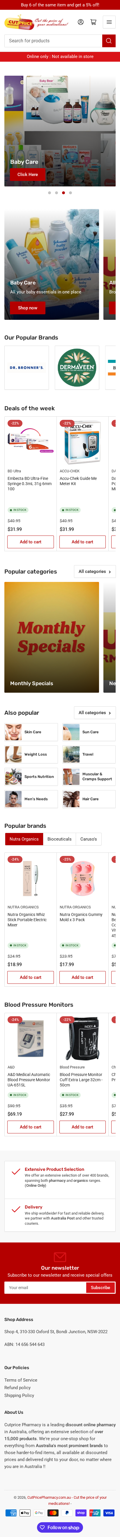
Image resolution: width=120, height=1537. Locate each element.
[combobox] (60, 41)
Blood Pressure (72, 1067)
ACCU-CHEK (70, 471)
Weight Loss (35, 754)
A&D (11, 1067)
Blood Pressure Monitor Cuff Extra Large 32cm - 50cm (81, 1079)
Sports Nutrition (39, 776)
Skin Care (32, 732)
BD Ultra (14, 471)
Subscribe (100, 1287)
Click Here (27, 174)
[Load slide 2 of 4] (56, 192)
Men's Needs (36, 799)
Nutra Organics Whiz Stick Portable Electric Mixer (27, 919)
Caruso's (88, 839)
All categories (92, 571)
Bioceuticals (59, 839)
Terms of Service (20, 1380)
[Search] (109, 41)
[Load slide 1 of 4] (49, 192)
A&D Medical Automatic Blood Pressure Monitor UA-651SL (29, 1079)
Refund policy (17, 1387)
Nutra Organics (24, 839)
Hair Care (90, 799)
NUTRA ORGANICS (23, 907)
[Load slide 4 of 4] (70, 192)
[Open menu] (109, 22)
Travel (87, 754)
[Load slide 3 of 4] (63, 192)
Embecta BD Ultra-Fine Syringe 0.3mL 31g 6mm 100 (30, 483)
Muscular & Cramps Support (97, 776)
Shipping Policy (19, 1395)
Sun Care (90, 732)
